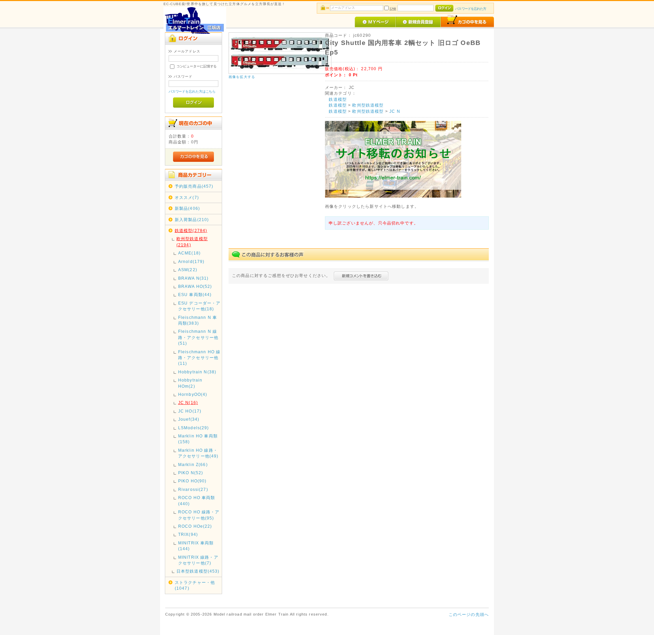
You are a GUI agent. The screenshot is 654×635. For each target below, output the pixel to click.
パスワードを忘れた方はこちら (192, 91)
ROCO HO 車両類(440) (196, 500)
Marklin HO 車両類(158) (198, 439)
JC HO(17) (189, 411)
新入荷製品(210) (192, 219)
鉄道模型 (338, 99)
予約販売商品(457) (194, 186)
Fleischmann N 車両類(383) (197, 320)
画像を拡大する (242, 77)
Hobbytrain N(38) (197, 372)
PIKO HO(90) (192, 481)
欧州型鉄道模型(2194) (192, 241)
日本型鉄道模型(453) (198, 571)
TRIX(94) (188, 534)
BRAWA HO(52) (195, 286)
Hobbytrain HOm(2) (190, 383)
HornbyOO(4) (192, 394)
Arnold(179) (191, 261)
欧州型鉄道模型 (368, 105)
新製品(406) (187, 208)
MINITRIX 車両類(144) (196, 546)
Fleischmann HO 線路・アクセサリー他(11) (199, 358)
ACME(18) (189, 253)
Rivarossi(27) (193, 489)
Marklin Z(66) (193, 464)
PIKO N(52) (190, 472)
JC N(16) (188, 402)
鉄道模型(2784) (191, 230)
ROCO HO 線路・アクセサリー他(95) (199, 515)
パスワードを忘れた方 (470, 9)
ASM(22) (187, 269)
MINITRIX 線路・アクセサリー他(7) (198, 560)
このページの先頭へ (469, 614)
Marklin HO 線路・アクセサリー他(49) (198, 453)
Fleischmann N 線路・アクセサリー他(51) (198, 337)
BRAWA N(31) (193, 278)
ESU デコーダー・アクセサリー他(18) (199, 306)
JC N (394, 111)
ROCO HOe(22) (195, 526)
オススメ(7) (187, 197)
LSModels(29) (193, 427)
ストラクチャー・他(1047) (195, 585)
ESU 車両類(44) (195, 294)
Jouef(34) (188, 419)
